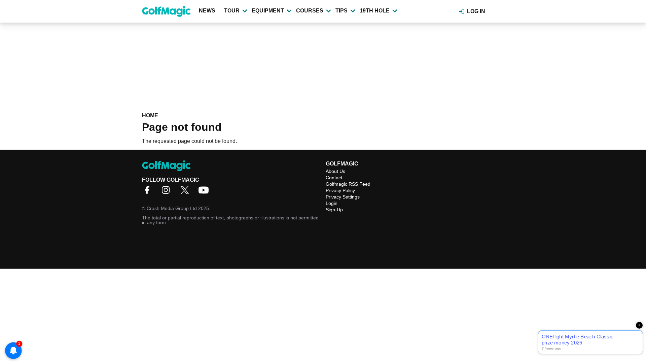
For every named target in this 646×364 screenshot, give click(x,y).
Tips (341, 10)
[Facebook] (148, 192)
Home (150, 115)
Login (331, 203)
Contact (334, 177)
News (207, 10)
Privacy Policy (340, 190)
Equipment (268, 10)
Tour (232, 10)
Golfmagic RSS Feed (348, 184)
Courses (309, 10)
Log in (476, 11)
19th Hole (375, 10)
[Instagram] (167, 192)
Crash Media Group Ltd (172, 208)
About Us (335, 171)
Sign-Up (334, 209)
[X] (186, 192)
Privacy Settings (343, 196)
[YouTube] (205, 192)
